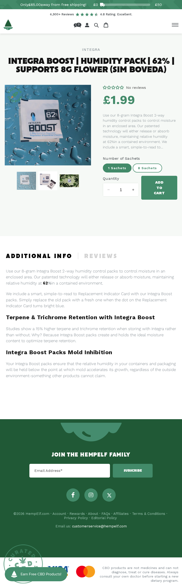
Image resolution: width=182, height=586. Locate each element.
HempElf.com (37, 514)
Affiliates (121, 514)
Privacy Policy (76, 518)
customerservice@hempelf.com (99, 526)
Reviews (100, 256)
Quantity (111, 178)
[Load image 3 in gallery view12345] (69, 180)
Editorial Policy (104, 518)
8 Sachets (147, 168)
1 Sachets (117, 168)
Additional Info (39, 256)
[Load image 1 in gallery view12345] (26, 180)
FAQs (105, 514)
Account (59, 514)
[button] (96, 25)
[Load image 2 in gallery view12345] (48, 180)
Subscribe (133, 471)
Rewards (77, 514)
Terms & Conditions (148, 514)
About (93, 514)
